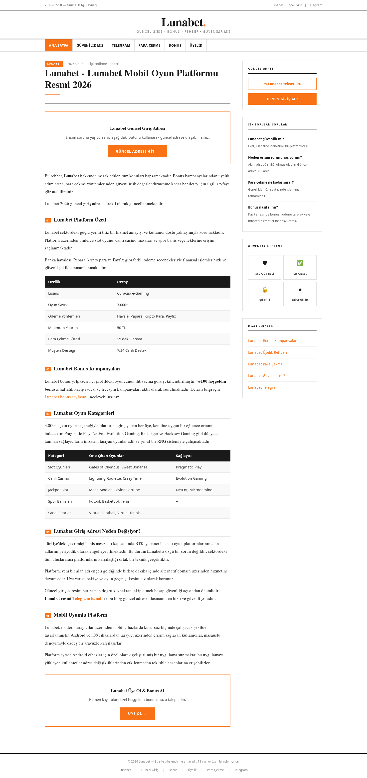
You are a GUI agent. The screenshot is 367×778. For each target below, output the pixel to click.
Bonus (175, 45)
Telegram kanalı (87, 598)
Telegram (315, 5)
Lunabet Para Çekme (265, 364)
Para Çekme (150, 45)
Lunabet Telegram (263, 387)
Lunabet (183, 21)
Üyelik (196, 45)
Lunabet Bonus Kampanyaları (273, 340)
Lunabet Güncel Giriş (287, 5)
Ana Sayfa (58, 45)
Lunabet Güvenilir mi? (266, 375)
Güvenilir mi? (90, 45)
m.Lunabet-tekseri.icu (282, 83)
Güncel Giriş (149, 770)
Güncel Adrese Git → (137, 151)
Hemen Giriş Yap (282, 99)
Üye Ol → (137, 713)
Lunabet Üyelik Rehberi (267, 352)
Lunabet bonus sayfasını (66, 397)
